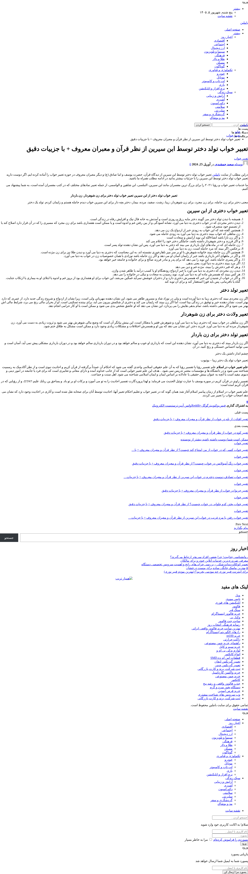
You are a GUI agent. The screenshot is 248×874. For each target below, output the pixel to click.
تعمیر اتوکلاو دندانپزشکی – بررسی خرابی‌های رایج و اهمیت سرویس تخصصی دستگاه (194, 564)
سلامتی (220, 106)
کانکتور (235, 680)
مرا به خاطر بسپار (196, 839)
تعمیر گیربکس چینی (227, 665)
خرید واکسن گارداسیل (226, 672)
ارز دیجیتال (218, 48)
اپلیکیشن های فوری (227, 602)
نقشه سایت (225, 16)
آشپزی (220, 99)
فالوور (236, 606)
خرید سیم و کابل (229, 646)
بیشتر (236, 8)
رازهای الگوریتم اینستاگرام (223, 632)
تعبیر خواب (241, 158)
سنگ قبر (234, 610)
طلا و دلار (219, 59)
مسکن (220, 62)
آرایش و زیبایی (215, 95)
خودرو (221, 73)
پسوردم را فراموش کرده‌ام (230, 839)
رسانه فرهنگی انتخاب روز (223, 624)
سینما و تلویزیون (214, 51)
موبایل (221, 77)
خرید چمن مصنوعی (227, 676)
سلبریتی (219, 110)
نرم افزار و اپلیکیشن (212, 88)
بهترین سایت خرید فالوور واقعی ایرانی (216, 628)
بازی (222, 84)
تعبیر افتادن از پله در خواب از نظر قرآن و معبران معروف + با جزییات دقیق (200, 419)
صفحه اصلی (232, 29)
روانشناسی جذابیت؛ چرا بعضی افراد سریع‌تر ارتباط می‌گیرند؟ (209, 557)
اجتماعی (219, 44)
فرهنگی (220, 55)
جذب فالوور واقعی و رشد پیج (221, 683)
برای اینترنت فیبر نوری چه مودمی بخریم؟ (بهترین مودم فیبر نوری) (206, 571)
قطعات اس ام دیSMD (225, 657)
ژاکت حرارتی (231, 639)
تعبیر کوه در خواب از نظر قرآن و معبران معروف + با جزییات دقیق (206, 432)
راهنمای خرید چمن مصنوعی (222, 643)
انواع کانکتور (232, 654)
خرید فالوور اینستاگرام (225, 613)
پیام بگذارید (241, 528)
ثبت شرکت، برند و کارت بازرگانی (219, 669)
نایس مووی (233, 599)
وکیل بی (235, 617)
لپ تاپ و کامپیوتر (213, 81)
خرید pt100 (233, 635)
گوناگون (219, 66)
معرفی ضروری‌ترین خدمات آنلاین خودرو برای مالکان (214, 560)
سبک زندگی (225, 92)
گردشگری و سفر (214, 114)
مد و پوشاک (217, 117)
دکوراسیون (218, 103)
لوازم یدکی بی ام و (228, 650)
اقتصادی (219, 40)
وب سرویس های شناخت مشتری (219, 694)
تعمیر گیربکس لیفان (227, 661)
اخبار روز (226, 37)
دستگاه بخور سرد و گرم (225, 687)
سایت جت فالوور (229, 621)
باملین (244, 22)
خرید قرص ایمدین (229, 691)
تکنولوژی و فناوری (220, 70)
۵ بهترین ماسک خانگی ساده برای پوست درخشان (217, 568)
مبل (237, 595)
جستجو (243, 531)
